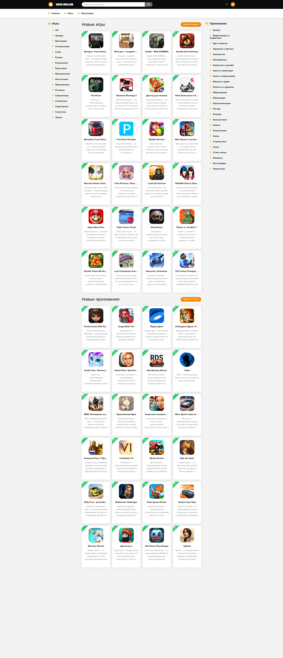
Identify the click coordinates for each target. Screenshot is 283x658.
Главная (55, 13)
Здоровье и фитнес (223, 49)
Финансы (218, 158)
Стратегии (60, 112)
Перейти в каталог (191, 24)
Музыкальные (62, 74)
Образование (220, 92)
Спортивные (61, 106)
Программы (87, 13)
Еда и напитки (220, 43)
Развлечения (219, 130)
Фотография (219, 163)
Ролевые (60, 90)
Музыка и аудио (221, 81)
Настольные (61, 79)
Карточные (61, 68)
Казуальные (61, 63)
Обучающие (219, 98)
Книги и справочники (224, 76)
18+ (57, 30)
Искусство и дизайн (223, 65)
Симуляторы (62, 95)
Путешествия (220, 119)
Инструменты (220, 60)
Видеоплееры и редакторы (219, 36)
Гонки (58, 52)
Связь (216, 136)
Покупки (217, 114)
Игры (70, 13)
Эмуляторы (219, 169)
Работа (216, 125)
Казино (59, 57)
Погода (217, 109)
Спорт (216, 147)
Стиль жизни (219, 152)
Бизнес (216, 30)
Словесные (61, 101)
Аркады (59, 35)
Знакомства (219, 54)
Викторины (61, 41)
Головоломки (62, 46)
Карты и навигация (223, 70)
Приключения (62, 84)
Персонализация (222, 103)
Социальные (219, 141)
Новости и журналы (223, 87)
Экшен (58, 117)
